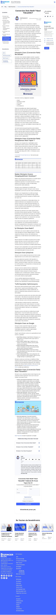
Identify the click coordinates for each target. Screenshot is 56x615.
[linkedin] (39, 459)
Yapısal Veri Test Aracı (21, 593)
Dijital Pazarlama (12, 6)
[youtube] (32, 459)
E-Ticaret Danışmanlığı (21, 560)
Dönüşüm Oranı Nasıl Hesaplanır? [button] (24, 450)
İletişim (17, 604)
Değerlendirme (27, 497)
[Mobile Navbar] (54, 2)
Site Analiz (18, 583)
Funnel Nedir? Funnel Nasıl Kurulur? (23, 155)
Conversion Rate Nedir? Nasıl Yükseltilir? (26, 6)
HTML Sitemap (19, 600)
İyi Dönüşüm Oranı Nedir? (6, 32)
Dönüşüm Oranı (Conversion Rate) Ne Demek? (6, 17)
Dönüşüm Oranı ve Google (6, 35)
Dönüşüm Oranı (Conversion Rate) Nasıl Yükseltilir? (6, 38)
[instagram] (36, 459)
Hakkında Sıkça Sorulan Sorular (6, 42)
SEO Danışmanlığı (6, 55)
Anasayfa (18, 598)
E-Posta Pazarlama (20, 564)
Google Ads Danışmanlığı (5, 61)
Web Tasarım (5, 58)
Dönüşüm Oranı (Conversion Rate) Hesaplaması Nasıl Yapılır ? (6, 22)
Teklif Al (46, 48)
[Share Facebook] (45, 16)
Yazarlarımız (19, 608)
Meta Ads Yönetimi (20, 573)
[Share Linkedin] (47, 16)
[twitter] (26, 459)
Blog (5, 6)
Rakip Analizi (19, 585)
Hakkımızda (18, 602)
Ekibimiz (18, 606)
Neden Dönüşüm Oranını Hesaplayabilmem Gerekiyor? (6, 27)
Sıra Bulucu (18, 581)
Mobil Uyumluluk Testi (21, 591)
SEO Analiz (18, 579)
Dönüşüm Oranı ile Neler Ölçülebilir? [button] (24, 446)
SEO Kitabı (18, 568)
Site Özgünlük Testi (20, 589)
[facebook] (29, 459)
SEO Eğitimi (18, 566)
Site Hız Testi (19, 587)
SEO (4, 52)
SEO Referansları (20, 610)
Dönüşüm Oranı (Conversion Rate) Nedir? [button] (26, 442)
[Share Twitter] (50, 16)
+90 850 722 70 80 (49, 38)
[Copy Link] (52, 16)
